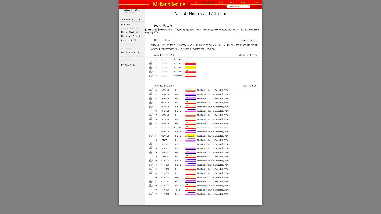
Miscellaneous (128, 64)
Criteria (248, 40)
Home (196, 2)
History (232, 2)
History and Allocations (132, 36)
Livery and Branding (130, 52)
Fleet (208, 2)
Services (244, 2)
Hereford (178, 90)
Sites (220, 2)
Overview (125, 24)
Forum (256, 2)
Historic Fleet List (129, 32)
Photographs (128, 40)
